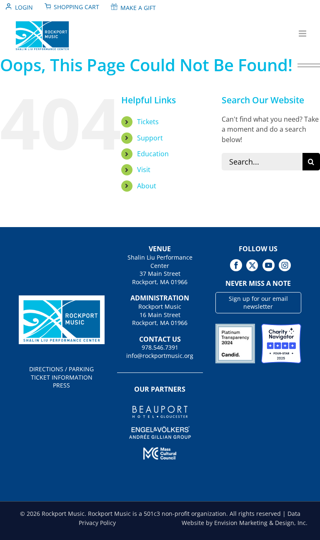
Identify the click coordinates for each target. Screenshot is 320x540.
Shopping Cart (76, 7)
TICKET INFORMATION (61, 377)
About (146, 185)
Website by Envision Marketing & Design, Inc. (245, 523)
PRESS (61, 385)
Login (24, 7)
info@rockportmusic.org (159, 356)
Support (150, 137)
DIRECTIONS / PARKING (61, 369)
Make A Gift (138, 8)
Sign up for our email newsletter (258, 303)
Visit (143, 169)
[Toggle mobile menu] (303, 33)
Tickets (148, 121)
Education (153, 153)
